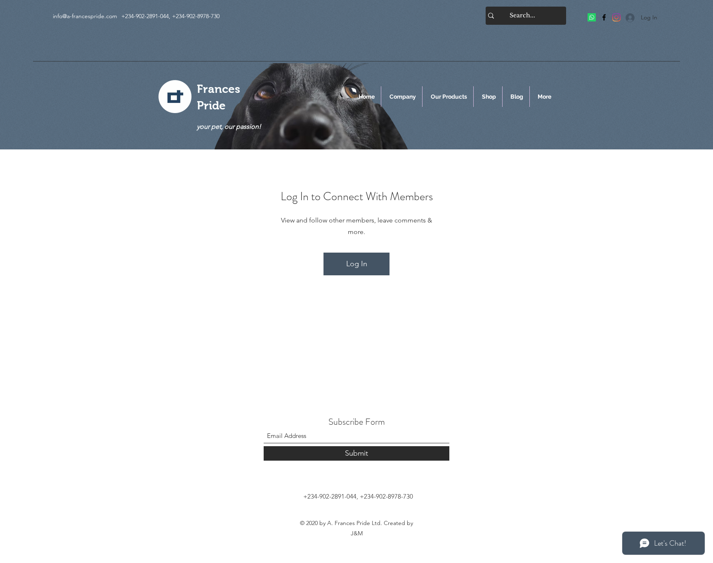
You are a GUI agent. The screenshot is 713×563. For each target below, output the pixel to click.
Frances (218, 89)
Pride (211, 105)
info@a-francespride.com (85, 16)
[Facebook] (604, 17)
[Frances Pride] (592, 17)
